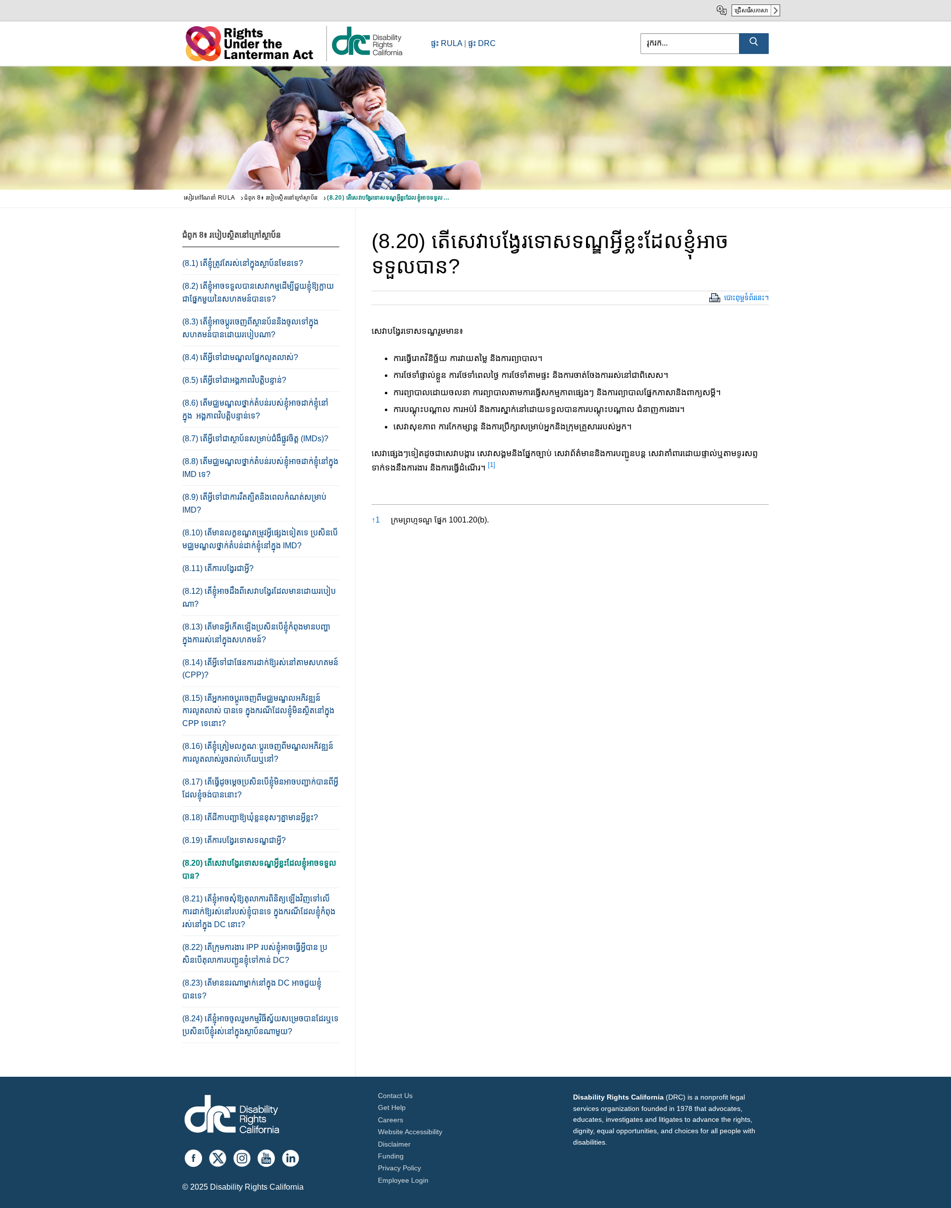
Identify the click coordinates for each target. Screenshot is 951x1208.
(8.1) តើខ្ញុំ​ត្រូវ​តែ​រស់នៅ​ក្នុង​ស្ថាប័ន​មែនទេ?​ (242, 263)
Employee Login (403, 1180)
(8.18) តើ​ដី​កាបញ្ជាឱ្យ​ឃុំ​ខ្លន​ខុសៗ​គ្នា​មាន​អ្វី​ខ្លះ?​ (250, 817)
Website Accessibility (410, 1132)
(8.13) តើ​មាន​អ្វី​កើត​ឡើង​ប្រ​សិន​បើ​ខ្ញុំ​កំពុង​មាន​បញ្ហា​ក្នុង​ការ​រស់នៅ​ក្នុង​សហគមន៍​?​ (256, 633)
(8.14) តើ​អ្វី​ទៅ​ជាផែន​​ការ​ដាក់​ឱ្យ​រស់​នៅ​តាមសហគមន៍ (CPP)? (260, 669)
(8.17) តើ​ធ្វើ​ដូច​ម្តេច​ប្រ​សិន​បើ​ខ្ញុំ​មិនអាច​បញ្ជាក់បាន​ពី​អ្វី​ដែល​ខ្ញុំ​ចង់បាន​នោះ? (260, 788)
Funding (391, 1156)
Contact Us (395, 1096)
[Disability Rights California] (231, 1116)
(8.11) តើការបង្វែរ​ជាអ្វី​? (218, 568)
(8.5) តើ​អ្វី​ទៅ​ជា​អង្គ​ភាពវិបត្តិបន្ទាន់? (234, 380)
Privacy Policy (399, 1168)
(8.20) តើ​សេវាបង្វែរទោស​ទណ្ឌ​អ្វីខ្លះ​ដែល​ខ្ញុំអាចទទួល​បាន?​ (259, 869)
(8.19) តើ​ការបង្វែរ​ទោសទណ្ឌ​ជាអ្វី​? (234, 840)
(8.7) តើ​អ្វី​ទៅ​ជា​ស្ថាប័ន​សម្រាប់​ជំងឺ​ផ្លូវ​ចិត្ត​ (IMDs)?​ (255, 438)
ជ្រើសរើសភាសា (751, 10)
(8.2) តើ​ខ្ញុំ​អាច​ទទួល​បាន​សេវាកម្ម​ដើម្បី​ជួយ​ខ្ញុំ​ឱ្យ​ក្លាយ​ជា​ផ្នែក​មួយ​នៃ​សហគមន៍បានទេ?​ (258, 292)
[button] (491, 468)
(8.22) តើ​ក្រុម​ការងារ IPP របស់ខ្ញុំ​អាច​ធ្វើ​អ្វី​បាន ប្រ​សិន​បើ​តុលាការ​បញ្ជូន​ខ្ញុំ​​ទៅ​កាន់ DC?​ (254, 953)
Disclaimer (394, 1144)
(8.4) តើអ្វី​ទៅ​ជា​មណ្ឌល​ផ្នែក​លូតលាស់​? (240, 357)
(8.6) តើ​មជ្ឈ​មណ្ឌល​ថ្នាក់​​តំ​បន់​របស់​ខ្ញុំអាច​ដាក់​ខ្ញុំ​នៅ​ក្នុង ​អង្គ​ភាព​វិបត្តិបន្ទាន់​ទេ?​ (255, 409)
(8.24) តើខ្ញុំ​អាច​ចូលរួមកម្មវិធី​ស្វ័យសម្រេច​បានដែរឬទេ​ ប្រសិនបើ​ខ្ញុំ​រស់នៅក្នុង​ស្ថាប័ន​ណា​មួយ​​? (260, 1025)
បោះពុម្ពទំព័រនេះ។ (746, 298)
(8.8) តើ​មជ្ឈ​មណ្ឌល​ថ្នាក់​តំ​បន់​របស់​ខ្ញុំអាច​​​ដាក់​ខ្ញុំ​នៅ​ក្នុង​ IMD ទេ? (260, 467)
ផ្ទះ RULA (446, 43)
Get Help (392, 1107)
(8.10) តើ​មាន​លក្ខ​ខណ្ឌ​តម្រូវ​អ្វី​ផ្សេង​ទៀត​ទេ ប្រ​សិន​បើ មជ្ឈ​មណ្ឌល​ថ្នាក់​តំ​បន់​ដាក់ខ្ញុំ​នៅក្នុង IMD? (260, 539)
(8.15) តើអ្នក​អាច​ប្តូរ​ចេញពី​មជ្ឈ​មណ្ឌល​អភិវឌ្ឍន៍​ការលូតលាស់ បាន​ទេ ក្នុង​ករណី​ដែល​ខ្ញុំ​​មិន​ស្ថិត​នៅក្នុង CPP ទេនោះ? (258, 711)
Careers (390, 1120)
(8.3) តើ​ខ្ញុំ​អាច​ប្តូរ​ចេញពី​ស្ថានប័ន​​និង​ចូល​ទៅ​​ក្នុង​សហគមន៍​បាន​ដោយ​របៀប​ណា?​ (250, 328)
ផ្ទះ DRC (482, 43)
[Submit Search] (754, 43)
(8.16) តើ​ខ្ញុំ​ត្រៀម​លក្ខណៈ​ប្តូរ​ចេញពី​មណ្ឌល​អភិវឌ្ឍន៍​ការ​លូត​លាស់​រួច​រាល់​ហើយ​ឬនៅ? (257, 752)
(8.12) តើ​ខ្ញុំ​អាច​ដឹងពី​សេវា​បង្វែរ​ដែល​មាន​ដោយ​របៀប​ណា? (259, 597)
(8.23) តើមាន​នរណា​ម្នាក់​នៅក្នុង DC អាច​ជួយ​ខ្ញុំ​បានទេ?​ (251, 989)
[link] (366, 55)
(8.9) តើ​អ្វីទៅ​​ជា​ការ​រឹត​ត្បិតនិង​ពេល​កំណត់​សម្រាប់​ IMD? (254, 503)
